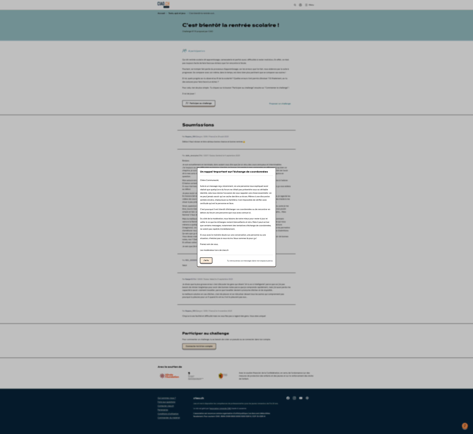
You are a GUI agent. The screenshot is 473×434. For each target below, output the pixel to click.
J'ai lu (206, 260)
